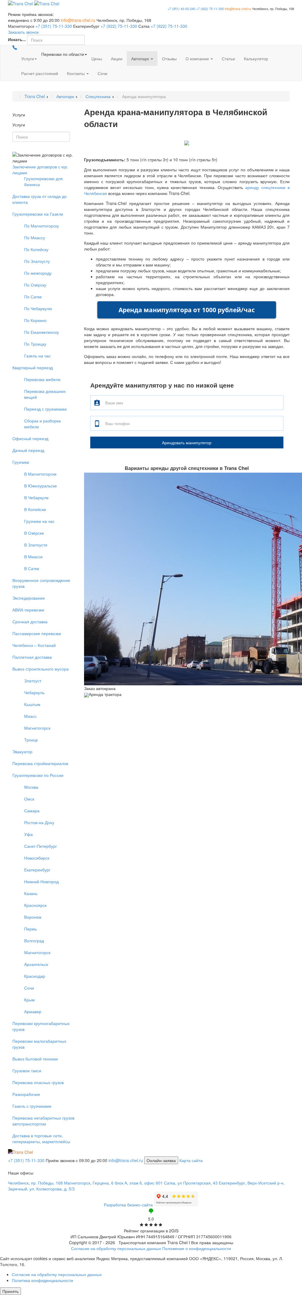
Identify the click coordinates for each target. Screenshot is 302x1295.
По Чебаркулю (38, 308)
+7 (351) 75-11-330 (53, 26)
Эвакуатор (22, 751)
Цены (96, 58)
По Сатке (33, 297)
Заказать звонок (23, 32)
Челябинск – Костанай (34, 645)
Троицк (31, 740)
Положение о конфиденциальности (196, 1248)
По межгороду (38, 273)
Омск (29, 799)
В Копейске (35, 509)
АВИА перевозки (28, 610)
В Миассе (33, 556)
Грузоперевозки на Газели (37, 214)
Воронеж (32, 917)
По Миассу (34, 237)
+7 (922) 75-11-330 (210, 8)
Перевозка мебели (42, 379)
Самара (32, 811)
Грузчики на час (39, 521)
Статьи (228, 58)
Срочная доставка (29, 621)
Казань (30, 893)
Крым (29, 1000)
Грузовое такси (26, 1070)
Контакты (76, 73)
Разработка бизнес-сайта (128, 1205)
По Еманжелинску (41, 332)
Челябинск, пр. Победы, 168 (35, 1183)
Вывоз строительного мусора (40, 669)
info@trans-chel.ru (238, 8)
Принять (10, 1291)
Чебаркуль (34, 692)
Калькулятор (256, 58)
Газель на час (37, 356)
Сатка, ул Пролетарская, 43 (191, 1183)
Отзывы (169, 58)
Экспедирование (28, 598)
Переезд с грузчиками (45, 409)
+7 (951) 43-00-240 (181, 8)
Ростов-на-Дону (39, 822)
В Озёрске (34, 533)
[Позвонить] (14, 48)
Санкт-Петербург (40, 846)
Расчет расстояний (39, 73)
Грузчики (20, 462)
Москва (31, 787)
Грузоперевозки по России (37, 775)
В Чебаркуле (36, 497)
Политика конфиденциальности (42, 1280)
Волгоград (34, 940)
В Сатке (31, 568)
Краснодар (34, 976)
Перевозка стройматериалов (40, 763)
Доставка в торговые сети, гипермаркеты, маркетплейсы (41, 1138)
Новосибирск (36, 858)
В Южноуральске (40, 486)
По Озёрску (35, 285)
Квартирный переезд (32, 367)
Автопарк (140, 58)
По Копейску (36, 249)
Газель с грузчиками (31, 1106)
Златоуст (32, 681)
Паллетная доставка (32, 657)
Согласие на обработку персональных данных (116, 1248)
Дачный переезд (28, 450)
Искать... (17, 39)
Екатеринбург (37, 870)
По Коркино (35, 320)
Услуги (27, 58)
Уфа (28, 834)
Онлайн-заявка (161, 1160)
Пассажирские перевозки (36, 633)
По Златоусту (37, 261)
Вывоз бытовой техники (35, 1059)
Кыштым (32, 704)
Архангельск (36, 964)
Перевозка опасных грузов (38, 1082)
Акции (116, 58)
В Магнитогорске (40, 474)
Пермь (30, 929)
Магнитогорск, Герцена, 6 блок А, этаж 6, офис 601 (113, 1183)
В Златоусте (35, 545)
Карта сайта (191, 1160)
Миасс (30, 716)
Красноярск (35, 905)
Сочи (102, 73)
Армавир (32, 1011)
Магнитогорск (37, 728)
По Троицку (35, 344)
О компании (198, 58)
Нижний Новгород (41, 881)
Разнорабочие (26, 1094)
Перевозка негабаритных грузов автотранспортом (43, 1121)
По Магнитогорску (41, 226)
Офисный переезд (30, 438)
